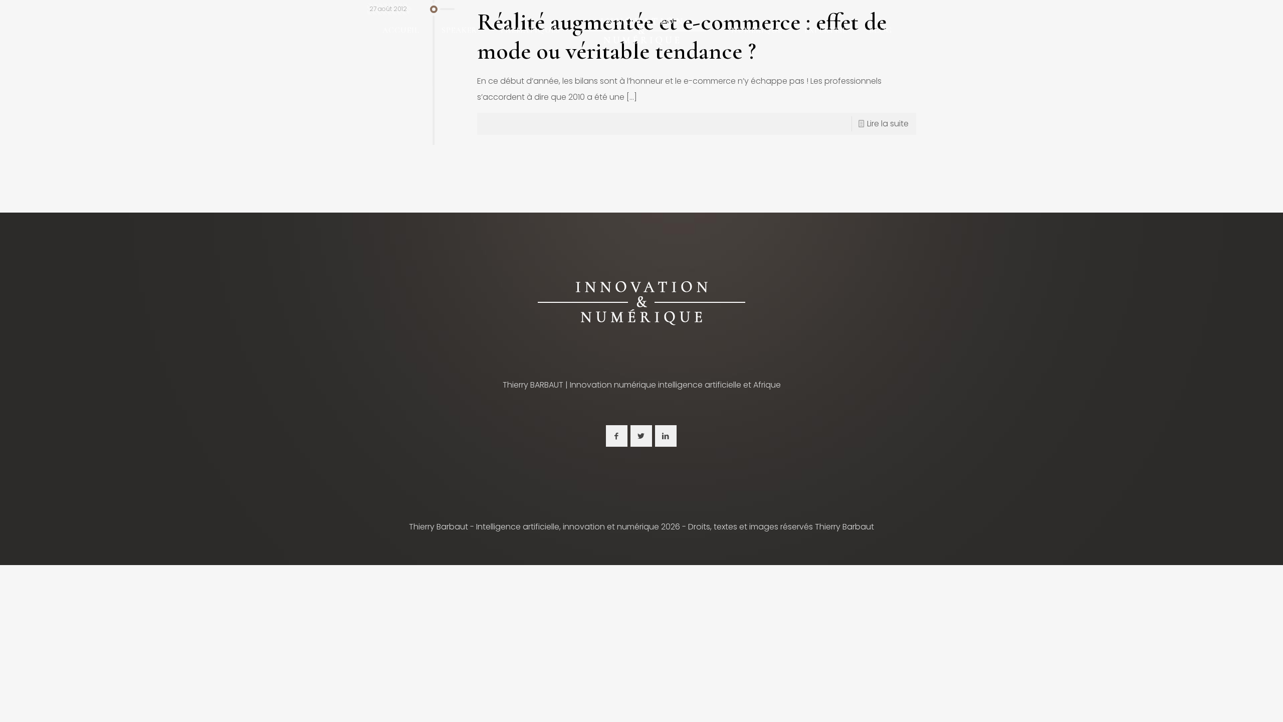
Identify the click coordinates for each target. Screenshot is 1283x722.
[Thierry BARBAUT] (641, 30)
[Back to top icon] (1234, 701)
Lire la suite (888, 123)
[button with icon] (616, 436)
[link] (641, 302)
